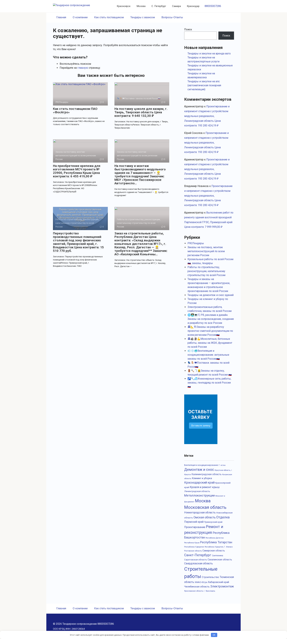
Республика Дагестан (215, 538)
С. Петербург (158, 6)
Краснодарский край (199, 482)
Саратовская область (195, 559)
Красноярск (124, 6)
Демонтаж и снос (199, 469)
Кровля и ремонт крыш (205, 487)
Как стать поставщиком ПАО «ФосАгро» (75, 110)
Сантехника (217, 555)
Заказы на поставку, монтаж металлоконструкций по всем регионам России (206, 251)
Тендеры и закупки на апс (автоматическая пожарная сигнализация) (204, 85)
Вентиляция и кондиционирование (201, 465)
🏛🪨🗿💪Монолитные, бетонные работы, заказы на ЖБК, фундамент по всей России (210, 342)
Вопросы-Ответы (172, 17)
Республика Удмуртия (194, 547)
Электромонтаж (222, 586)
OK (214, 635)
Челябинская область (197, 586)
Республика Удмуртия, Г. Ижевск (219, 547)
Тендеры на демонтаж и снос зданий (211, 295)
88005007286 (213, 6)
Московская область (205, 507)
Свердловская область (198, 563)
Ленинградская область (197, 491)
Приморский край (213, 522)
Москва (141, 6)
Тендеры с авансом (142, 17)
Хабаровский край (218, 582)
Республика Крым (191, 543)
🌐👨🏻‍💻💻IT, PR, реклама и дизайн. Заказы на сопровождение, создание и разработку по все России (211, 318)
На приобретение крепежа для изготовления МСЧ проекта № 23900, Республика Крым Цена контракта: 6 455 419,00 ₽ (76, 171)
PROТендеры (196, 243)
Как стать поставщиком (109, 17)
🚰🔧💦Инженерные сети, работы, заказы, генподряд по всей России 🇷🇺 (209, 382)
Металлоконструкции (199, 495)
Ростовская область (193, 551)
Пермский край (193, 521)
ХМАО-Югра (201, 582)
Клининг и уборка (202, 478)
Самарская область (213, 550)
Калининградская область (207, 474)
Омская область (204, 517)
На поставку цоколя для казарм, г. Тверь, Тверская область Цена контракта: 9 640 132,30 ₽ (140, 112)
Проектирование (194, 527)
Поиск (188, 29)
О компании (80, 17)
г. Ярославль (209, 591)
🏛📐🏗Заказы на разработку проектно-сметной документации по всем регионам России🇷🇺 (210, 330)
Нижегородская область (200, 512)
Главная (61, 17)
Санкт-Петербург (197, 555)
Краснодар (193, 6)
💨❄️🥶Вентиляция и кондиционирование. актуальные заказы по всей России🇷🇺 (208, 354)
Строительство (210, 577)
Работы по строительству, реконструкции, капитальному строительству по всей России (206, 271)
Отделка (223, 517)
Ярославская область (193, 591)
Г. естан (222, 465)
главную (82, 67)
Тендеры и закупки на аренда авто (209, 53)
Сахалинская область (220, 559)
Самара (176, 6)
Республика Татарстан (216, 542)
